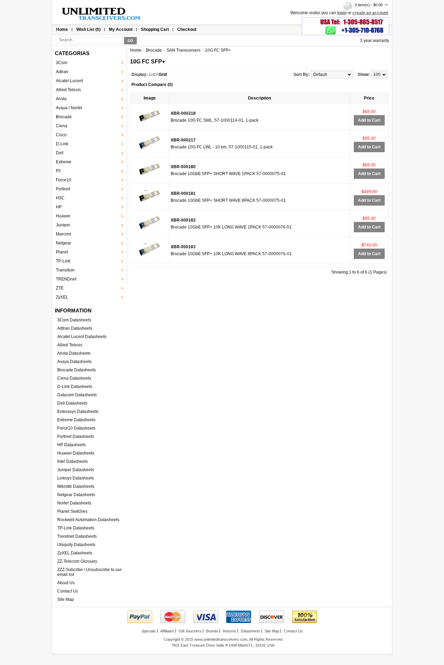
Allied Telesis (68, 89)
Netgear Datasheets (76, 494)
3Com (61, 62)
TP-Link (63, 261)
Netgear (63, 243)
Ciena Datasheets (74, 378)
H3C (60, 198)
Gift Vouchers (190, 631)
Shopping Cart (155, 29)
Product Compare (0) (152, 84)
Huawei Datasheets (75, 453)
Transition (65, 270)
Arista (61, 98)
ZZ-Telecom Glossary (77, 561)
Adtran (62, 71)
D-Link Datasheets (74, 386)
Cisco (61, 134)
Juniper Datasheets (75, 469)
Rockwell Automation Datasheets (88, 519)
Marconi (63, 234)
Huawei (63, 216)
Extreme (63, 161)
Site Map (65, 599)
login (342, 12)
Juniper (63, 225)
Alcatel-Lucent (69, 80)
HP (59, 207)
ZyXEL (62, 297)
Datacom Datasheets (77, 394)
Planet (62, 252)
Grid (163, 74)
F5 (58, 171)
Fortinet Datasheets (75, 436)
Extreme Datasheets (76, 419)
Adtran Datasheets (74, 328)
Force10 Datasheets (76, 428)
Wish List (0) (88, 29)
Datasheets (250, 631)
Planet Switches (72, 511)
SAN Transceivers (183, 50)
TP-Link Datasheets (75, 528)
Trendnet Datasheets (77, 536)
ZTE (59, 288)
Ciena (61, 125)
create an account (370, 12)
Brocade (64, 116)
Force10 (63, 180)
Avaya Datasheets (74, 361)
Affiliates (167, 631)
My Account (121, 29)
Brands (212, 631)
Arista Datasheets (74, 353)
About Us (66, 582)
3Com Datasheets (74, 320)
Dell (59, 152)
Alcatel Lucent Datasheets (81, 336)
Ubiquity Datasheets (76, 544)
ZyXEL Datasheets (74, 553)
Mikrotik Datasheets (75, 486)
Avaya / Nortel (69, 107)
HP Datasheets (71, 444)
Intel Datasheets (72, 461)
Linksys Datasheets (75, 478)
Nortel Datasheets (74, 503)
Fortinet (63, 189)
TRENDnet (66, 279)
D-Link (62, 143)
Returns (229, 631)
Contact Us (67, 591)
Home (62, 29)
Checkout (186, 29)
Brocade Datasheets (76, 370)
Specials (149, 631)
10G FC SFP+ (218, 50)
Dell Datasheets (72, 403)
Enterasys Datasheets (78, 411)
